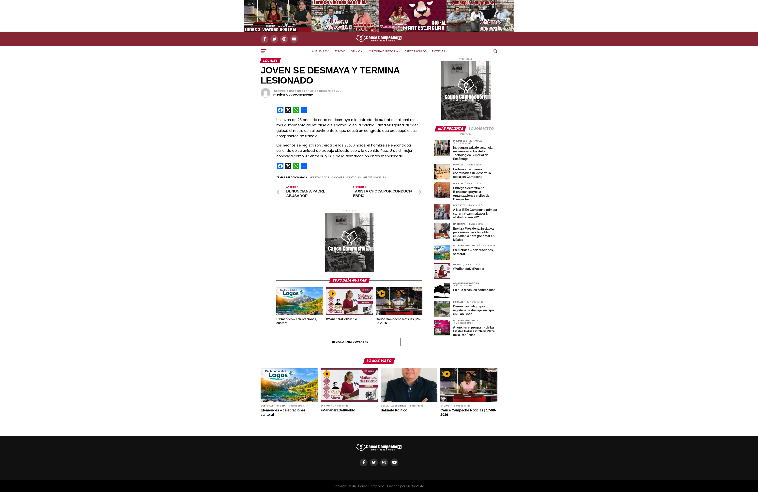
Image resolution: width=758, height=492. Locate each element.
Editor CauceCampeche (295, 95)
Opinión (356, 51)
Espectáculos (415, 51)
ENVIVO (340, 51)
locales (338, 177)
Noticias (438, 51)
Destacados (320, 177)
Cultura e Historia (383, 51)
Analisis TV (320, 51)
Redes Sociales (375, 177)
